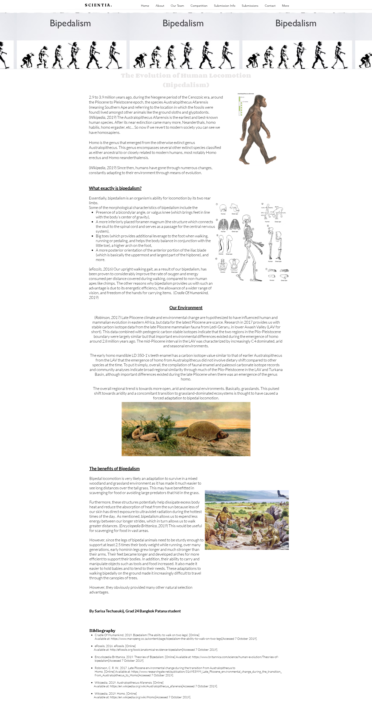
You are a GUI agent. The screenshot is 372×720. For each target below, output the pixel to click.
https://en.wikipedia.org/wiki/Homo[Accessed (139, 697)
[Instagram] (41, 706)
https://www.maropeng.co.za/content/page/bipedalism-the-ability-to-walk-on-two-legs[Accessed (172, 638)
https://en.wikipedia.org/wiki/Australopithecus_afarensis (146, 686)
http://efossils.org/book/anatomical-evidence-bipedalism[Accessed (152, 649)
